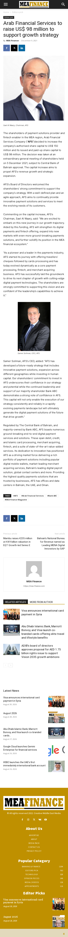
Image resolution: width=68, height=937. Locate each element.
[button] (5, 4)
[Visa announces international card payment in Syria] (11, 614)
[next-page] (11, 665)
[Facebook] (6, 48)
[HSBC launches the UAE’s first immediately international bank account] (56, 766)
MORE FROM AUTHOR (41, 602)
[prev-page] (5, 665)
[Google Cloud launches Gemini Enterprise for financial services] (56, 750)
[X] (14, 48)
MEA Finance (12, 40)
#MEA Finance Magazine (16, 499)
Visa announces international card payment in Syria (23, 901)
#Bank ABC (52, 495)
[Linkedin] (21, 48)
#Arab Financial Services (32, 495)
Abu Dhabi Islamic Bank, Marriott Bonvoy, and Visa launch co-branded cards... (22, 732)
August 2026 (10, 713)
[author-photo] (34, 576)
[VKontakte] (40, 820)
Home (6, 12)
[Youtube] (46, 820)
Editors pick (17, 12)
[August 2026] (56, 717)
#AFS (15, 495)
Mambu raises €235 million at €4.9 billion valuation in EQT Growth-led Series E (17, 542)
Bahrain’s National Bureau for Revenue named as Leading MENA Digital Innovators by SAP (51, 543)
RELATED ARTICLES (15, 602)
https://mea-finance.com (34, 586)
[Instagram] (28, 820)
